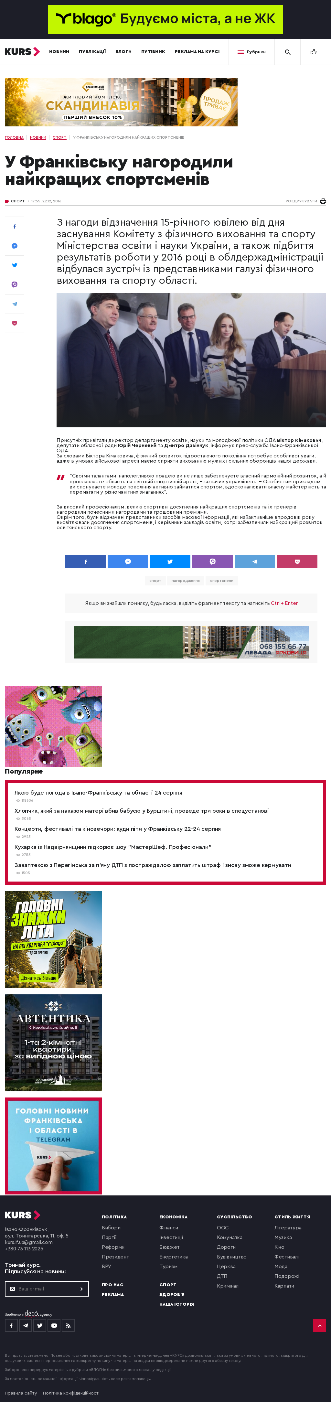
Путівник (153, 51)
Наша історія (176, 1304)
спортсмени (221, 581)
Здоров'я (172, 1294)
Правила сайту (21, 1393)
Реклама (113, 1294)
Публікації (92, 51)
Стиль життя (292, 1217)
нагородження (186, 581)
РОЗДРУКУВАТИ (301, 201)
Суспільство (234, 1217)
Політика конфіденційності (71, 1393)
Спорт (18, 201)
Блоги (123, 51)
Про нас (112, 1285)
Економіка (173, 1217)
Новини (59, 51)
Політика (114, 1217)
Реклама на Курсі (197, 51)
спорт (155, 581)
